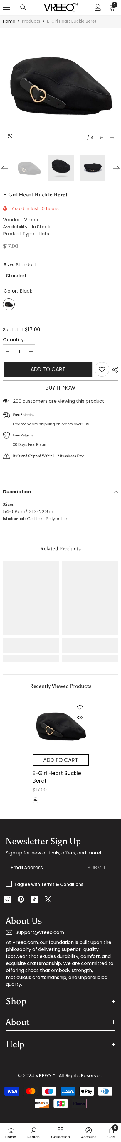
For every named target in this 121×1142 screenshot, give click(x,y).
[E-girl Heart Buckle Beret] (61, 726)
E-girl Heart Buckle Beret (57, 776)
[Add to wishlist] (102, 369)
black (35, 800)
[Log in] (98, 7)
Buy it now (60, 387)
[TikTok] (34, 899)
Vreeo (31, 219)
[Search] (23, 7)
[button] (101, 137)
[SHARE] (113, 370)
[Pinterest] (21, 899)
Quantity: (14, 339)
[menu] (6, 7)
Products (31, 21)
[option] (60, 85)
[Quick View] (79, 717)
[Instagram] (7, 899)
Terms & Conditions (62, 884)
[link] (31, 645)
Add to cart (47, 369)
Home (9, 21)
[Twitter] (48, 899)
